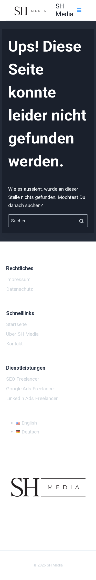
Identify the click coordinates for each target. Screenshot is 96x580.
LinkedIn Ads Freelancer (32, 398)
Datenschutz (19, 289)
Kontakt (14, 344)
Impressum (18, 279)
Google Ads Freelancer (30, 389)
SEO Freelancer (22, 379)
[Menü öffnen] (79, 10)
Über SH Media (22, 334)
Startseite (16, 324)
